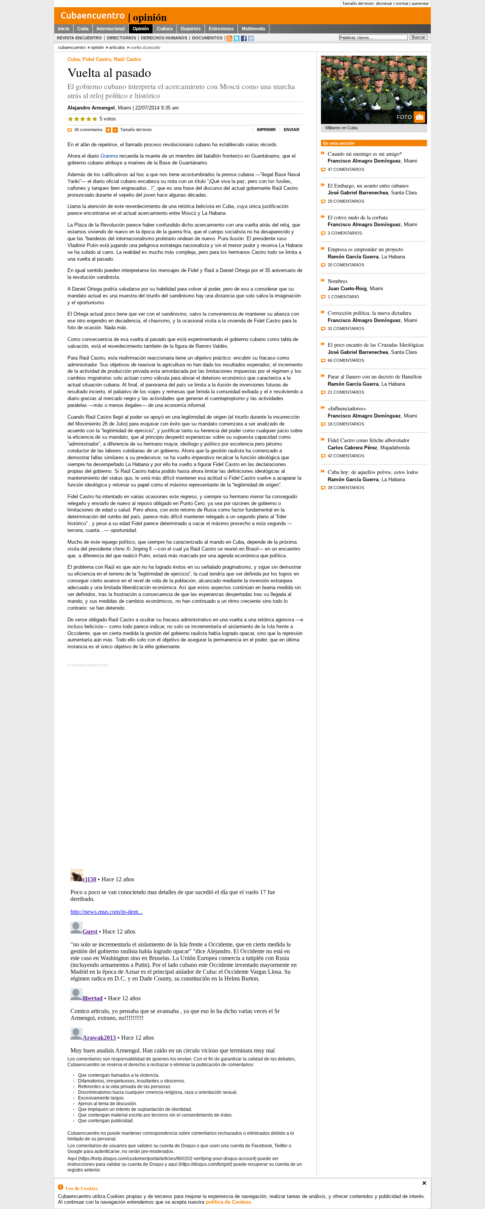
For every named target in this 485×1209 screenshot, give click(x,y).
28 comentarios (346, 487)
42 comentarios (346, 456)
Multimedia (253, 28)
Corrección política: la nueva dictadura (369, 312)
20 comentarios (346, 265)
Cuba (83, 28)
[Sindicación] (229, 38)
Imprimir (266, 129)
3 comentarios (345, 233)
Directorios (121, 38)
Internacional (111, 28)
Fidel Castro (97, 59)
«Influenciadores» (347, 408)
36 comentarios (88, 129)
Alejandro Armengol (91, 108)
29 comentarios (346, 201)
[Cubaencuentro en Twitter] (236, 38)
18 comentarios (346, 424)
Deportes (191, 28)
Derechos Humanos (164, 38)
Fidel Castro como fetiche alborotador (369, 440)
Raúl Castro (127, 59)
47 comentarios (346, 169)
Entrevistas (221, 28)
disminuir (384, 3)
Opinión (141, 28)
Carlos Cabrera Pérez (352, 447)
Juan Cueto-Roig (347, 288)
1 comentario (343, 296)
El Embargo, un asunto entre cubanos (368, 185)
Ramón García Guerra (353, 257)
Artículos (117, 47)
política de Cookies (228, 1202)
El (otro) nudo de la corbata (358, 217)
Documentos (207, 38)
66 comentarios (346, 360)
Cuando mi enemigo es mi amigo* (365, 153)
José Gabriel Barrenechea (358, 193)
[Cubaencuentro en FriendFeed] (251, 38)
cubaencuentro (72, 47)
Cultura (165, 28)
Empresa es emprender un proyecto (365, 249)
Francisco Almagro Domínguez (364, 161)
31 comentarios (346, 328)
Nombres (337, 281)
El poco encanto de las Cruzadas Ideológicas (376, 344)
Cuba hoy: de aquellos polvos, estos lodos (373, 471)
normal (402, 3)
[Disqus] (185, 767)
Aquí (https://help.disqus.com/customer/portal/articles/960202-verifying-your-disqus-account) (162, 1158)
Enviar (291, 129)
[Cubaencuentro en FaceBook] (243, 38)
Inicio (63, 28)
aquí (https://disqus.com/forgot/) (200, 1164)
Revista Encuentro (79, 38)
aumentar (420, 3)
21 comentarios (346, 392)
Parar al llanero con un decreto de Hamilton (375, 376)
